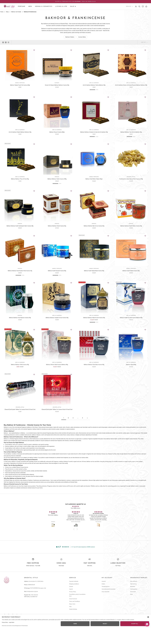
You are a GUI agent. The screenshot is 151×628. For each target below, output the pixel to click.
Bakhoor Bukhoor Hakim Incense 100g (57, 179)
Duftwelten (133, 591)
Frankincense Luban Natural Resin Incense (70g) (131, 179)
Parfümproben (133, 589)
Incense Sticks (82, 37)
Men (30, 6)
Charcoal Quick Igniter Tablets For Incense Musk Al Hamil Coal (20, 409)
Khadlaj (57, 176)
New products (133, 581)
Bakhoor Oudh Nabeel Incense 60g (131, 270)
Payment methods (73, 581)
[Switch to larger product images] (3, 42)
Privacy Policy (72, 591)
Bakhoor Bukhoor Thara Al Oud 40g (20, 179)
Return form (72, 604)
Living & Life (61, 6)
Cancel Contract (73, 599)
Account (104, 581)
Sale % (73, 6)
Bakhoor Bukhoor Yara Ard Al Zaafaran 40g (131, 132)
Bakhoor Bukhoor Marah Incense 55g (57, 226)
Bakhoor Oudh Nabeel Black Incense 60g (94, 270)
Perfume (21, 6)
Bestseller (132, 586)
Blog (131, 594)
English (128, 6)
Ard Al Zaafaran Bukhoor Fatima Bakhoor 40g (94, 85)
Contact (71, 586)
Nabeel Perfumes (20, 82)
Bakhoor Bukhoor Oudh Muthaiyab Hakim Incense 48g (20, 226)
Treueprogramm (105, 586)
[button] (74, 529)
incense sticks (84, 457)
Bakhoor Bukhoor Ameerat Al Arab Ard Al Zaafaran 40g (94, 132)
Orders (103, 584)
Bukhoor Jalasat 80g (131, 364)
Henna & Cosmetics (43, 6)
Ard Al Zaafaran (94, 82)
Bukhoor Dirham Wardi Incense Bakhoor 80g (57, 364)
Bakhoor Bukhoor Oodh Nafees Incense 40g (131, 226)
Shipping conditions (74, 584)
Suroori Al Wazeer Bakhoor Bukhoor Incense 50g (57, 85)
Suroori (57, 82)
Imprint (71, 589)
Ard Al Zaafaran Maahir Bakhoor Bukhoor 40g (20, 132)
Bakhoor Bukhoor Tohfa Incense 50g (20, 364)
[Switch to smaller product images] (5, 42)
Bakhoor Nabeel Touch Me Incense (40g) (20, 85)
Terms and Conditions (74, 601)
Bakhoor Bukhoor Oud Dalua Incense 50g (94, 364)
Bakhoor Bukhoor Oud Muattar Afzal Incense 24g (20, 270)
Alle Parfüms (133, 584)
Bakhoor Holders (69, 37)
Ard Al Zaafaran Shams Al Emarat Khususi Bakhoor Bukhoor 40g (131, 85)
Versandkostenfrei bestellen (108, 589)
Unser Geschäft (105, 591)
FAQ (70, 606)
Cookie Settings (73, 609)
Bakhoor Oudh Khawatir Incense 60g (57, 270)
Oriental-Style (131, 176)
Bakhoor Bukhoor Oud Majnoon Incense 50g (20, 317)
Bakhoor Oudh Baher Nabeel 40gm (94, 179)
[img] (75, 506)
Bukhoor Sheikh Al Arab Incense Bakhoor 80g (131, 317)
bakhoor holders (33, 457)
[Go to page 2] (87, 418)
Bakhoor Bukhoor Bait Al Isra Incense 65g (94, 226)
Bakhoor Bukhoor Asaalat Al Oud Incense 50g (57, 317)
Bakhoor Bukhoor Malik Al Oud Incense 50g (94, 317)
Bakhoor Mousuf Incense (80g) (56, 132)
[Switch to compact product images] (8, 42)
